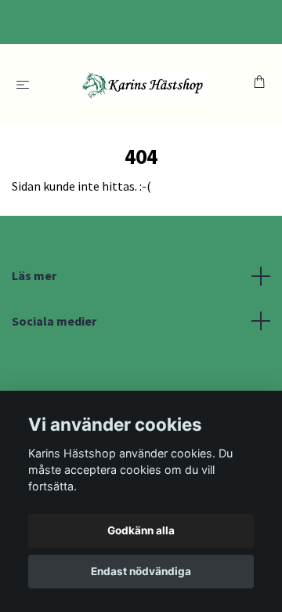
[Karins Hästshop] (144, 83)
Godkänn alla (141, 530)
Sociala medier (54, 321)
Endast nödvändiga (141, 571)
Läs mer (34, 275)
